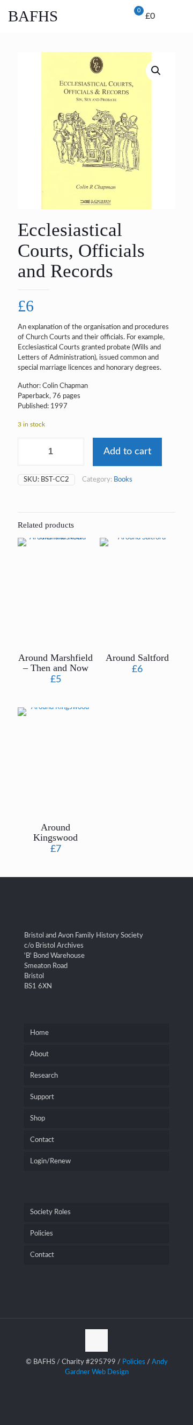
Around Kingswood (55, 832)
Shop (37, 1118)
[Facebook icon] (97, 1387)
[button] (156, 70)
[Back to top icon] (96, 1340)
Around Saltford (137, 657)
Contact (42, 1140)
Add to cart (127, 451)
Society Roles (50, 1212)
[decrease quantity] (29, 451)
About (39, 1054)
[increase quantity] (75, 451)
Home (39, 1033)
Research (44, 1075)
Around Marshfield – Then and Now (55, 662)
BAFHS (33, 16)
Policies (41, 1233)
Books (123, 479)
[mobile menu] (165, 19)
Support (42, 1097)
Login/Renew (50, 1161)
